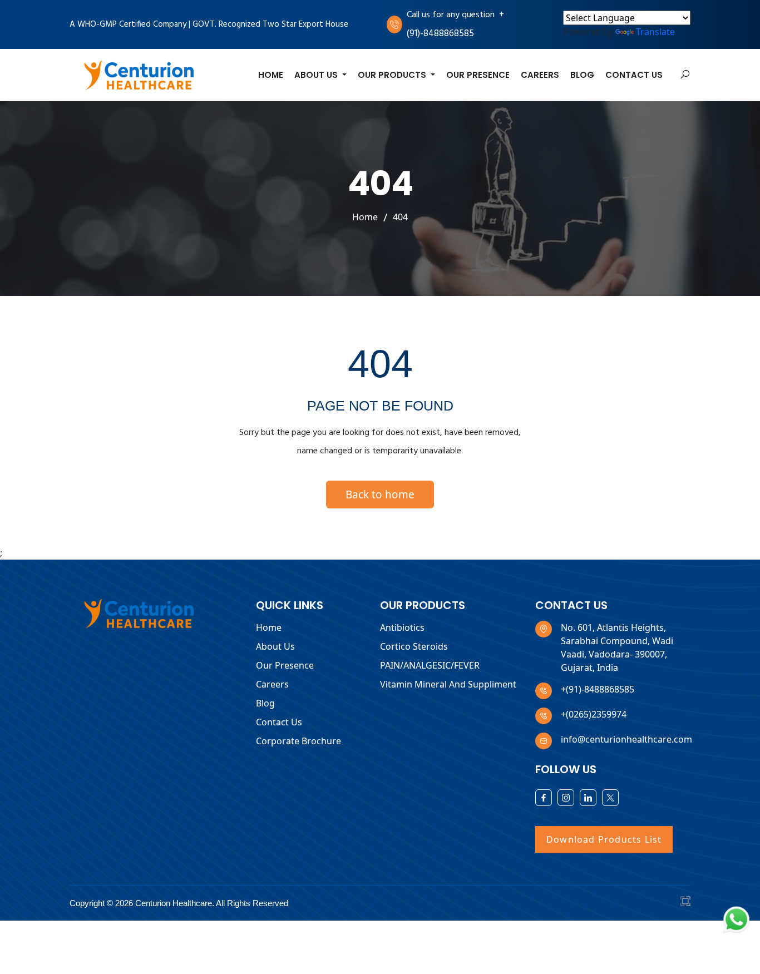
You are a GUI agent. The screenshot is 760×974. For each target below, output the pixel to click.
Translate (655, 32)
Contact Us (634, 75)
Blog (582, 75)
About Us (275, 646)
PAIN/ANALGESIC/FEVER (430, 665)
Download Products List (604, 839)
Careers (540, 75)
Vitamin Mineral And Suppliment (448, 684)
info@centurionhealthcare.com (626, 739)
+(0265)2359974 (593, 714)
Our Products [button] (393, 75)
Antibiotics (402, 627)
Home (270, 75)
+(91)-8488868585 (597, 689)
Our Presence (478, 75)
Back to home (380, 494)
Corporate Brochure (298, 741)
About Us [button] (317, 75)
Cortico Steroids (414, 646)
